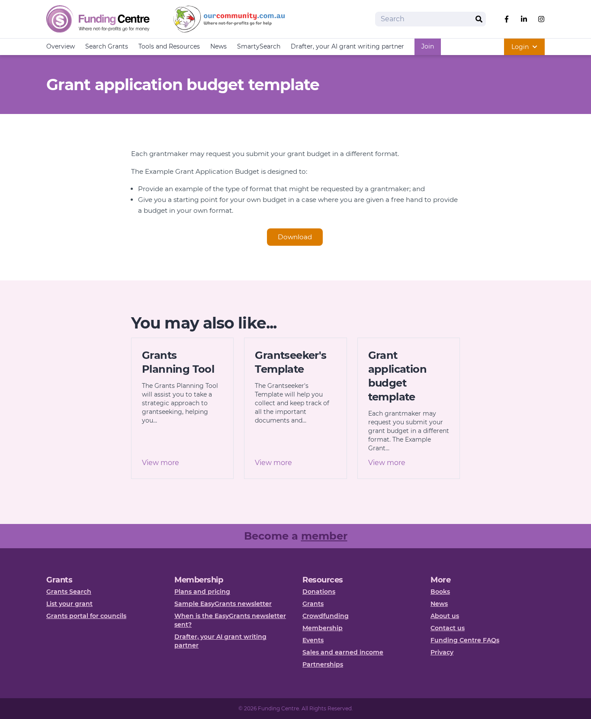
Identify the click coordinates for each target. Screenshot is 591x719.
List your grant (69, 604)
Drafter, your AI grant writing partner (347, 46)
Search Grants (106, 46)
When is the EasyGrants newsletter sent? (230, 620)
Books (440, 591)
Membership (322, 628)
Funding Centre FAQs (464, 640)
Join (427, 46)
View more (160, 463)
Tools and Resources (169, 46)
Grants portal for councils (86, 616)
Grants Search (68, 591)
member (324, 536)
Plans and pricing (202, 591)
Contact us (447, 628)
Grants (313, 604)
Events (313, 640)
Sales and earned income (342, 652)
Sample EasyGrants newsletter (223, 604)
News (218, 46)
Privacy (441, 652)
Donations (318, 591)
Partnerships (322, 664)
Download (295, 237)
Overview (60, 46)
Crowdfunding (325, 616)
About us (444, 616)
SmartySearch (258, 46)
